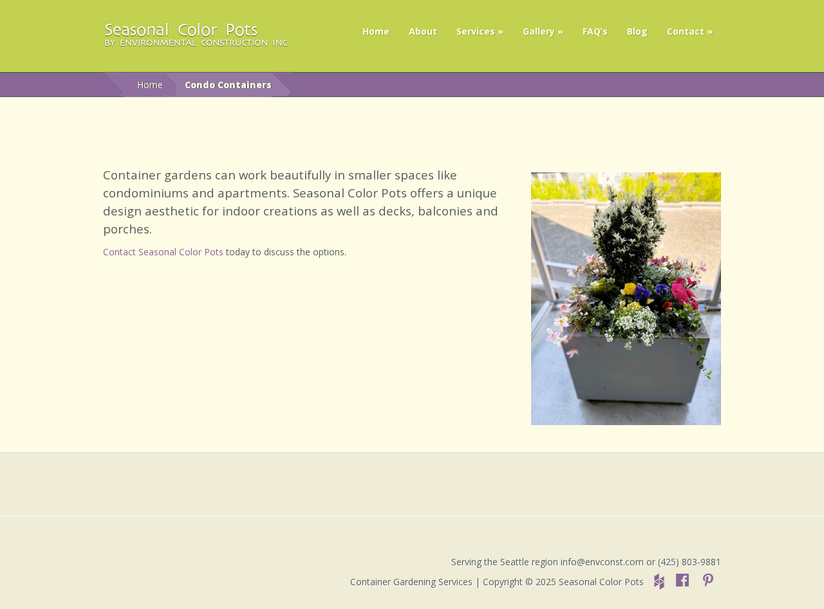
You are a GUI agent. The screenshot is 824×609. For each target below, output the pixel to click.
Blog (637, 31)
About (423, 31)
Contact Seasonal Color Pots (163, 252)
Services (475, 31)
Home (375, 31)
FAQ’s (595, 31)
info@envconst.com (602, 562)
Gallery (539, 31)
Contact (685, 31)
